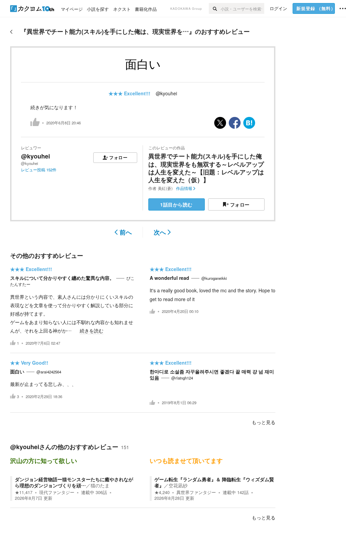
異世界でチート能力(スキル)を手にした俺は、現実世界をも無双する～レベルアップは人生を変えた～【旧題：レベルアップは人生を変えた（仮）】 (206, 168)
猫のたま (100, 485)
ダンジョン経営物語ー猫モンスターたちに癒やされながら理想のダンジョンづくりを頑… (74, 482)
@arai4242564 (48, 371)
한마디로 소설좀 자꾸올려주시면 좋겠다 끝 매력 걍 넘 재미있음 (212, 374)
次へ (160, 232)
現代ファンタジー (56, 492)
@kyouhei (166, 93)
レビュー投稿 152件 (38, 169)
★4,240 (162, 492)
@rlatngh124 (182, 378)
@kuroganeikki (214, 278)
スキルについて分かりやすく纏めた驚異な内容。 (62, 277)
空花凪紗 (178, 485)
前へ (126, 232)
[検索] (215, 8)
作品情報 (184, 188)
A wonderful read (169, 277)
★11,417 (23, 492)
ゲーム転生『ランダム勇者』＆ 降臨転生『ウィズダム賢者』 (214, 482)
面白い (17, 371)
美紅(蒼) (165, 188)
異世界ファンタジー (196, 492)
